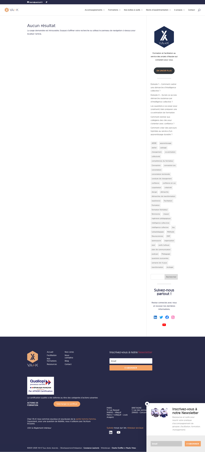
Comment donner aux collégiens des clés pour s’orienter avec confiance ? (162, 120)
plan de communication (161, 249)
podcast (155, 254)
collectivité (156, 156)
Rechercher (171, 277)
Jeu (173, 227)
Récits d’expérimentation (157, 10)
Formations (113, 10)
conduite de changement (162, 178)
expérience (156, 201)
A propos (178, 10)
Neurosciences (157, 236)
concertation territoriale (161, 174)
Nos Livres (69, 352)
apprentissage (165, 143)
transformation (157, 267)
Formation (156, 205)
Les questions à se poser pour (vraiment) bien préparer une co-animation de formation (164, 109)
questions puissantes (160, 258)
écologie (170, 267)
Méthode (170, 232)
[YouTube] (46, 2)
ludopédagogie (158, 232)
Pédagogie (166, 254)
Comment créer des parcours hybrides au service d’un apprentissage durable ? (164, 131)
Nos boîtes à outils (132, 10)
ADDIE (154, 143)
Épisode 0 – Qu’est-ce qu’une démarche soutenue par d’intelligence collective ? (164, 98)
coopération (156, 187)
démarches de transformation (163, 196)
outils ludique (164, 245)
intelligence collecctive (160, 223)
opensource (156, 240)
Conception (156, 165)
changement (156, 152)
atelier (154, 148)
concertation (156, 170)
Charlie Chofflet (117, 448)
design (154, 192)
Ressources (52, 364)
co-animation (170, 152)
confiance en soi (169, 183)
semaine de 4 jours (159, 263)
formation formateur (159, 210)
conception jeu (170, 165)
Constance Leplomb (92, 448)
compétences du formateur (162, 161)
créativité (168, 187)
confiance (155, 183)
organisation (169, 240)
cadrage (163, 148)
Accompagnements (93, 10)
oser (153, 245)
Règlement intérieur (42, 428)
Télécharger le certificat (66, 404)
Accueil (50, 352)
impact (166, 214)
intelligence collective (160, 227)
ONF (168, 236)
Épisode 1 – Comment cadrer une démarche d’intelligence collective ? (163, 87)
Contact (191, 10)
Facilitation (168, 201)
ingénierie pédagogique (161, 218)
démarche (164, 192)
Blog (67, 361)
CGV (29, 428)
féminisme (156, 214)
